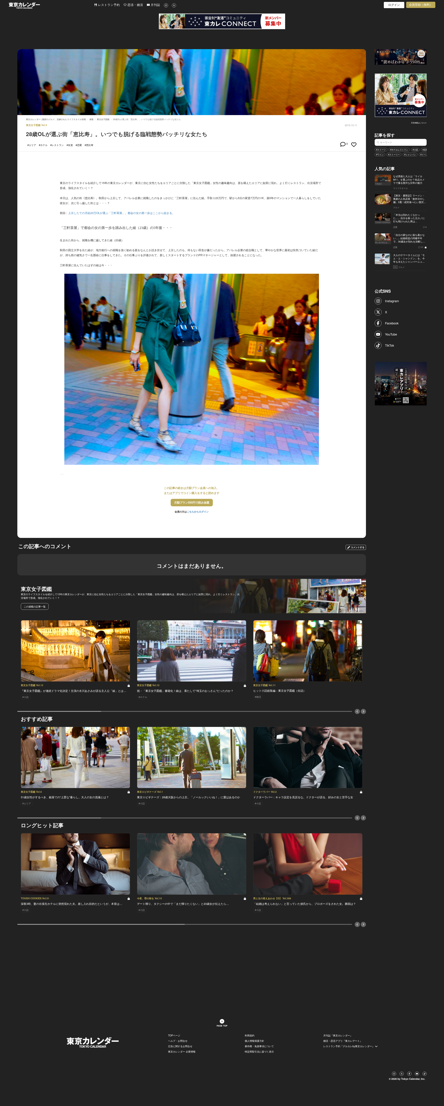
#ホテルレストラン (399, 149)
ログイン (394, 5)
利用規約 (249, 1035)
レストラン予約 (108, 5)
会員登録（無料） (421, 4)
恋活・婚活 (134, 5)
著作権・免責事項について (259, 1046)
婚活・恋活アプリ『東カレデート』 (342, 1041)
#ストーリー (394, 154)
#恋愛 (425, 149)
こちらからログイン (198, 511)
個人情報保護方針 (254, 1041)
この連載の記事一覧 (35, 606)
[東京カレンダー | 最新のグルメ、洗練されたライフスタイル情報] (51, 5)
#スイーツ (381, 149)
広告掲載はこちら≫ (419, 123)
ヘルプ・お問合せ (177, 1041)
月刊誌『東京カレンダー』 (337, 1035)
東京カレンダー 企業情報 (181, 1051)
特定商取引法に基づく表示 (259, 1051)
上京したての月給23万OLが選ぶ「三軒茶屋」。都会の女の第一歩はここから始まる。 (121, 213)
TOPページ (174, 1035)
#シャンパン (410, 154)
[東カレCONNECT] (222, 21)
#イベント (425, 154)
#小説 (415, 149)
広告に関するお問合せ (180, 1046)
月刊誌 (155, 5)
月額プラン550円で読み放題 (191, 502)
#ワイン (380, 154)
